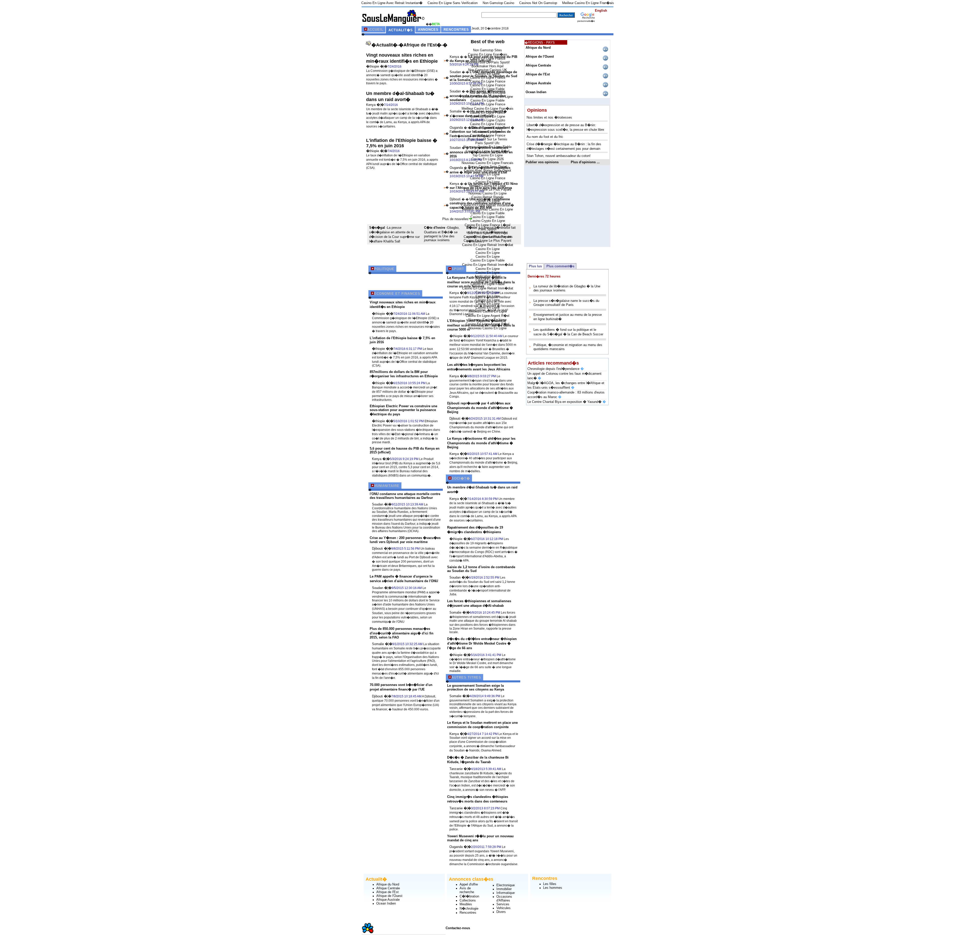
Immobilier (504, 889)
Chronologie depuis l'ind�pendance (555, 369)
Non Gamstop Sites (487, 50)
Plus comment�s (560, 266)
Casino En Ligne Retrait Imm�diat (487, 245)
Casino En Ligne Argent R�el (487, 316)
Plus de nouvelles (455, 219)
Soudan (456, 72)
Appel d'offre (469, 884)
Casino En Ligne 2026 (488, 159)
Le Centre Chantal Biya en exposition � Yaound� (566, 402)
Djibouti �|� (381, 548)
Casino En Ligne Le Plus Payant (487, 240)
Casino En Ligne (488, 249)
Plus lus (535, 266)
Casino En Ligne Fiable (487, 100)
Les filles (549, 884)
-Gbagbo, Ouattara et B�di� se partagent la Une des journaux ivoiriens (442, 234)
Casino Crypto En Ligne (487, 221)
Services (502, 904)
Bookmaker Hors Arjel (487, 66)
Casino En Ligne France (487, 81)
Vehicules (503, 908)
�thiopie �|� (376, 66)
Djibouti (456, 199)
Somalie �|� (382, 644)
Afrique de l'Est (538, 74)
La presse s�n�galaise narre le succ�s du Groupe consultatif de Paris (566, 303)
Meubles (466, 904)
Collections (468, 900)
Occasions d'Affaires (504, 898)
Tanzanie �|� (460, 769)
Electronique (505, 885)
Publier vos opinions (542, 162)
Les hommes (552, 888)
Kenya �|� (375, 105)
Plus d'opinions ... (585, 162)
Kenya (455, 57)
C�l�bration (469, 896)
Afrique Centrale (538, 65)
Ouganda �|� (460, 847)
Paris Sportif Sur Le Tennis (487, 139)
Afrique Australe (538, 83)
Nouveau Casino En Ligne (487, 193)
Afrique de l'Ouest (540, 56)
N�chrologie (469, 908)
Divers (501, 912)
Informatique (505, 893)
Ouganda (457, 127)
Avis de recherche (467, 890)
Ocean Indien (536, 92)
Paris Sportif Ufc (487, 143)
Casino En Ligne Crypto (487, 120)
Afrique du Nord (538, 48)
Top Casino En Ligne (487, 155)
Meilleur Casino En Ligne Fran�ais (487, 108)
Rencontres (468, 912)
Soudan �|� (382, 504)
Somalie (456, 111)
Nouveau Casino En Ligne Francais (487, 163)
